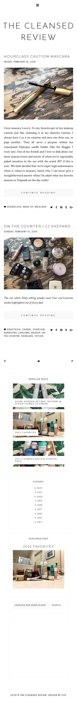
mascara (41, 206)
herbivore (10, 332)
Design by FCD (57, 695)
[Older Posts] (72, 360)
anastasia (14, 329)
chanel (26, 329)
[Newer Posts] (5, 360)
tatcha (39, 336)
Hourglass (14, 206)
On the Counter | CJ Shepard (37, 226)
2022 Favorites (25, 432)
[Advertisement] (38, 647)
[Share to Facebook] (56, 207)
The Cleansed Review (33, 695)
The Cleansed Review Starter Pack (36, 460)
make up (28, 206)
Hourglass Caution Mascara (37, 56)
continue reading (38, 192)
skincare (27, 336)
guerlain (39, 329)
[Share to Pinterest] (61, 207)
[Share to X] (51, 207)
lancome (24, 332)
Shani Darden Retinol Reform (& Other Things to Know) (38, 402)
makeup (35, 332)
